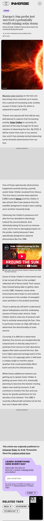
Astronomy (21, 506)
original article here (20, 453)
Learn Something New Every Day (17, 462)
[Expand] (32, 498)
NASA (6, 506)
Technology (10, 511)
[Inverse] (20, 3)
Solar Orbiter (16, 122)
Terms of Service (19, 486)
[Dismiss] (40, 498)
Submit (30, 493)
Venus (19, 199)
